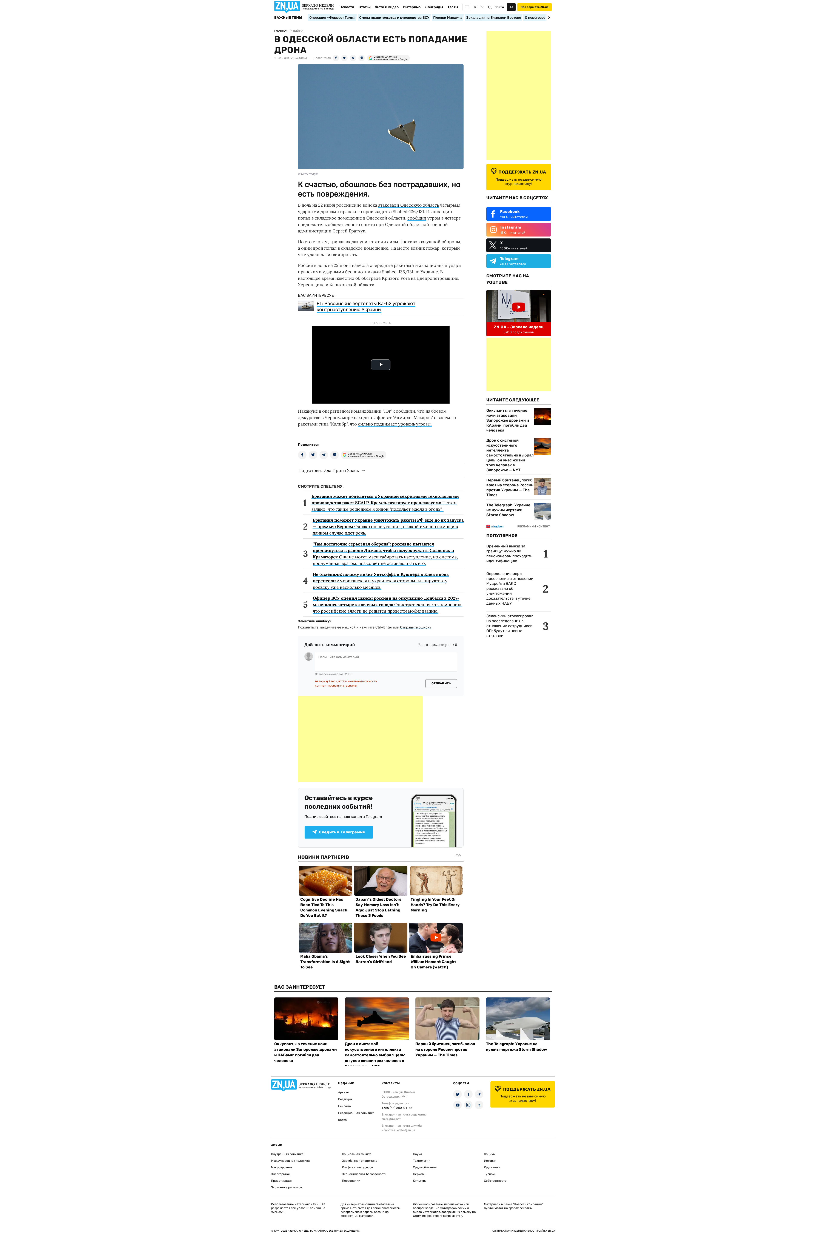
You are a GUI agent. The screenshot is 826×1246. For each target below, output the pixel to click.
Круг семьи (492, 1167)
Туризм (489, 1174)
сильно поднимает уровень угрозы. (395, 424)
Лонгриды (434, 7)
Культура (420, 1181)
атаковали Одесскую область (408, 205)
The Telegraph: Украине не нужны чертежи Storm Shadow (508, 510)
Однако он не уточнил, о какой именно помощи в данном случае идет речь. (388, 526)
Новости (346, 7)
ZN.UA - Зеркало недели (518, 327)
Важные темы (288, 17)
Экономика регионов (286, 1187)
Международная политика (290, 1161)
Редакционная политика (356, 1113)
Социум (489, 1154)
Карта (342, 1120)
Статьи (365, 7)
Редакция (345, 1099)
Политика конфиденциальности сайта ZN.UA (522, 1230)
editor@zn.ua (406, 1130)
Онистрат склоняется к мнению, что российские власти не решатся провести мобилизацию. (387, 604)
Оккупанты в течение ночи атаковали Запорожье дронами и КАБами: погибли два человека (507, 420)
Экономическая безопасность (364, 1174)
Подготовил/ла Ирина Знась (328, 470)
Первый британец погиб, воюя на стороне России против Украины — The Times (510, 487)
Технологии (421, 1161)
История (490, 1161)
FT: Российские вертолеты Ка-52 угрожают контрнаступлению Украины (366, 306)
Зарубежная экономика (359, 1161)
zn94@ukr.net (391, 1119)
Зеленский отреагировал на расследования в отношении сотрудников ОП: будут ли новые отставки (509, 626)
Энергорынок (281, 1174)
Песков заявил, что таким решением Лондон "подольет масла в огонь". (385, 502)
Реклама (344, 1106)
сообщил (416, 218)
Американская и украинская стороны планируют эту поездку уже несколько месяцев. (381, 581)
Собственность (495, 1181)
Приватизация (282, 1181)
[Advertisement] (360, 739)
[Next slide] (548, 17)
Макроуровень (281, 1167)
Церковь (419, 1174)
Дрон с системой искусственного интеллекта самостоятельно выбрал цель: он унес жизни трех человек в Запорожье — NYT (510, 455)
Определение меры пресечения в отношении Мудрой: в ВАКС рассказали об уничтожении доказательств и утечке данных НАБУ (509, 588)
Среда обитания (425, 1167)
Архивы (343, 1092)
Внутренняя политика (287, 1154)
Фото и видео (387, 7)
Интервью (412, 7)
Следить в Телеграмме (342, 832)
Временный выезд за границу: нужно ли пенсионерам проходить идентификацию (509, 553)
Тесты (452, 7)
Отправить (441, 683)
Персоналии (351, 1181)
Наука (417, 1154)
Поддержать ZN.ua (535, 7)
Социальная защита (356, 1154)
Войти (499, 7)
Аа (511, 7)
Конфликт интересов (357, 1167)
